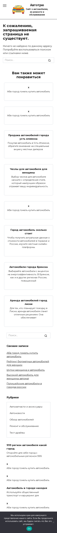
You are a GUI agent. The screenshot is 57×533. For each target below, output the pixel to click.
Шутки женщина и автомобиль (26, 370)
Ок (29, 528)
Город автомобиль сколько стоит (29, 232)
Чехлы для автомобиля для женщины (28, 171)
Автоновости (17, 413)
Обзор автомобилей (22, 419)
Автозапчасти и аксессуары (26, 406)
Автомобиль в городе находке (27, 488)
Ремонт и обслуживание (24, 426)
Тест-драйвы (17, 432)
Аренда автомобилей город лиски (28, 302)
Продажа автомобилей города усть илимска (28, 137)
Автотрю (37, 5)
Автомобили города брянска (28, 267)
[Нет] (53, 522)
